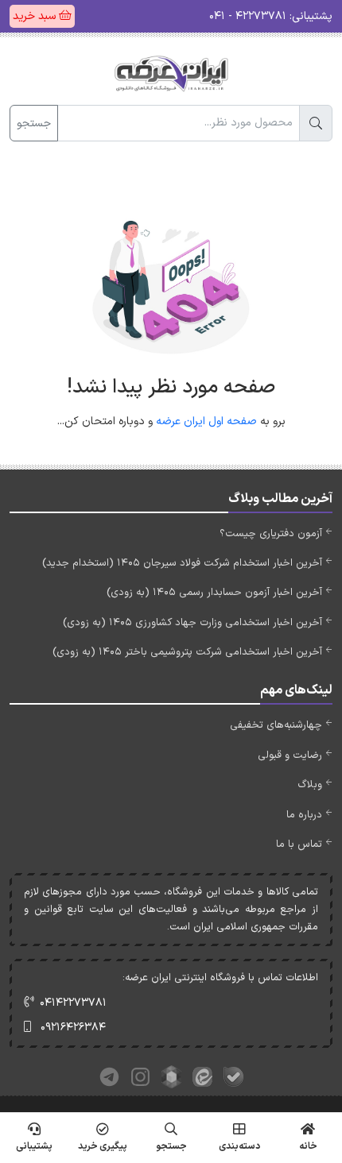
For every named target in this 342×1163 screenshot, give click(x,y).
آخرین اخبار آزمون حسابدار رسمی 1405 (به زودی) (214, 593)
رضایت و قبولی (290, 755)
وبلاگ (309, 785)
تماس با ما (299, 844)
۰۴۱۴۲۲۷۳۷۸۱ (73, 1003)
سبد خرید (36, 16)
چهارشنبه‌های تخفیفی (276, 725)
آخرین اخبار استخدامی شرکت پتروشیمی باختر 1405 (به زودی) (187, 652)
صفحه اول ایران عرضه (206, 421)
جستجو (34, 123)
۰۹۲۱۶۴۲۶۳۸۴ (73, 1027)
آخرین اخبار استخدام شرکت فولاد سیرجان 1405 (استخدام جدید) (182, 563)
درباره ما (304, 815)
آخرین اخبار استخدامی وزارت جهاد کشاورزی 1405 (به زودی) (192, 623)
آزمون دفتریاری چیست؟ (271, 534)
